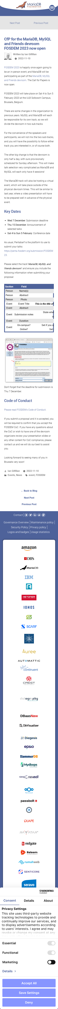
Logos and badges (18, 532)
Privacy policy (38, 527)
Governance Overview (16, 522)
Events (11, 475)
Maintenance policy (42, 522)
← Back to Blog (29, 490)
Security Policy (19, 527)
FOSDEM (40, 475)
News (19, 475)
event (32, 475)
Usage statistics (40, 532)
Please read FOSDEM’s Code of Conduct (25, 409)
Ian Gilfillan (31, 54)
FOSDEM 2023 (11, 67)
